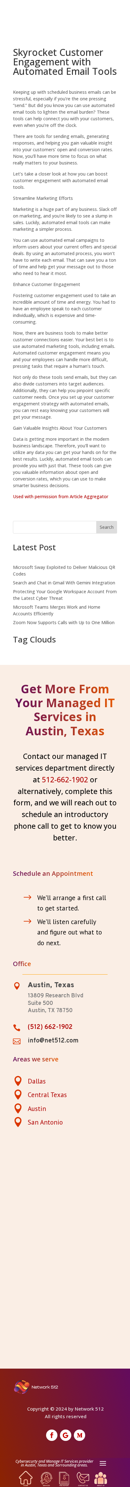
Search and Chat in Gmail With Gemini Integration (64, 583)
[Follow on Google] (65, 1435)
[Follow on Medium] (79, 1435)
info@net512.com (53, 1041)
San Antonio (45, 1122)
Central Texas (47, 1094)
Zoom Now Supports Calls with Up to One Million (64, 622)
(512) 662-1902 (50, 1027)
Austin (37, 1108)
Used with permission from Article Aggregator (60, 496)
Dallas (37, 1081)
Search (107, 527)
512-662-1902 (65, 779)
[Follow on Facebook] (51, 1435)
